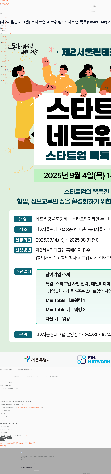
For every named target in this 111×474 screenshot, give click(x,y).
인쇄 (2, 440)
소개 (6, 17)
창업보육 (4, 36)
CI (5, 20)
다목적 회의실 (8, 33)
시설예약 (4, 28)
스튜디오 (7, 34)
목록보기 (2, 445)
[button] (55, 13)
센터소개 (4, 15)
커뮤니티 (4, 42)
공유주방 (7, 30)
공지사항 (7, 44)
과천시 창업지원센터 (4, 3)
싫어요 (9, 437)
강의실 (6, 31)
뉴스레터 (7, 47)
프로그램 (4, 23)
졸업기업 (7, 41)
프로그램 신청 (8, 26)
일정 (6, 25)
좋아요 (3, 437)
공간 (6, 19)
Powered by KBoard (4, 446)
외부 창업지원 (8, 45)
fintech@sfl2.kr (25, 435)
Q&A (6, 48)
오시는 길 (7, 22)
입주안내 (7, 37)
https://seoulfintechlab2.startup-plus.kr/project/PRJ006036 (30, 407)
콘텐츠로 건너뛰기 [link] (4, 0)
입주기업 (7, 39)
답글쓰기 (6, 445)
